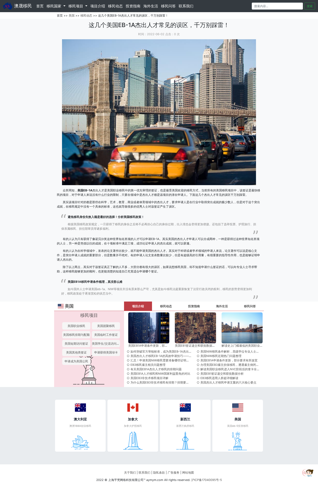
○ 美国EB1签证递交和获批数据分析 (220, 373)
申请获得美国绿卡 (106, 352)
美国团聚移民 (106, 326)
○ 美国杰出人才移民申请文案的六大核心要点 (226, 382)
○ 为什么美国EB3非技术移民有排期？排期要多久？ (161, 382)
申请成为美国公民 (76, 361)
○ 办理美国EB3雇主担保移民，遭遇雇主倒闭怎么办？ (232, 365)
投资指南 (133, 6)
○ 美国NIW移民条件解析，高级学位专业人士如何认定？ (234, 351)
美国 (72, 15)
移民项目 (89, 315)
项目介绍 (97, 6)
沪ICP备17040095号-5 (206, 480)
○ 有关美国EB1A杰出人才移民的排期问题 (154, 369)
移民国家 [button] (54, 6)
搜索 (310, 6)
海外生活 (150, 6)
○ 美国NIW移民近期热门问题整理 (219, 356)
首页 (40, 6)
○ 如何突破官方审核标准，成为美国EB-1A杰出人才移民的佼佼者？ (171, 351)
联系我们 (186, 6)
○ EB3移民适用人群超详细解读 (217, 378)
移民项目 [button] (76, 6)
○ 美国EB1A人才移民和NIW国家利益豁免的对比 (158, 373)
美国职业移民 (76, 326)
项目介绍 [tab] (138, 306)
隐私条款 (159, 472)
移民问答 (168, 6)
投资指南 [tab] (194, 306)
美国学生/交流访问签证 (107, 343)
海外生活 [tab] (222, 306)
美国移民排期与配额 (76, 335)
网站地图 (188, 472)
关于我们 (130, 472)
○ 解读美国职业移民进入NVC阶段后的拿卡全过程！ (231, 369)
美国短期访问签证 (76, 343)
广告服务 (173, 472)
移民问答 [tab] (250, 306)
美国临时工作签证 (106, 335)
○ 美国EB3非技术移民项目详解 (147, 378)
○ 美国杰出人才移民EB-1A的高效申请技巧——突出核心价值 (166, 356)
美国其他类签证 (76, 352)
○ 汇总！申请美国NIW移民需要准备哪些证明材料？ (161, 360)
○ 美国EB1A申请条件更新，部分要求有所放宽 (227, 360)
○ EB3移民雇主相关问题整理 (146, 365)
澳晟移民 (23, 5)
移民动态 (115, 6)
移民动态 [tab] (166, 306)
